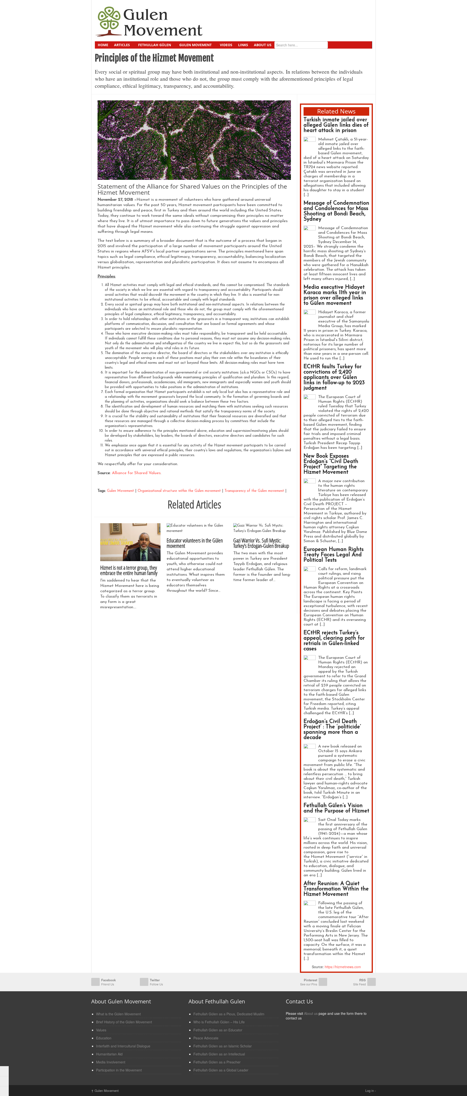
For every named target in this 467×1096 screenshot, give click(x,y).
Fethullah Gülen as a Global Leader (220, 1070)
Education (103, 1037)
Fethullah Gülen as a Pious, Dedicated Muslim (228, 1013)
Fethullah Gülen (154, 45)
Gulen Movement (195, 45)
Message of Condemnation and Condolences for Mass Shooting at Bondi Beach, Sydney (336, 211)
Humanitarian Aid (109, 1054)
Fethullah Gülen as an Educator (217, 1029)
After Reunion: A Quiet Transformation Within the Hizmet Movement (336, 889)
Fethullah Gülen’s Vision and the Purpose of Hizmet (336, 808)
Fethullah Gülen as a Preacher (217, 1062)
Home (103, 45)
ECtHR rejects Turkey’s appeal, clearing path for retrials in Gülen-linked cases (334, 641)
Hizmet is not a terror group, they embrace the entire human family (128, 570)
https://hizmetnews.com (343, 966)
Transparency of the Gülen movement (254, 491)
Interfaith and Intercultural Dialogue (123, 1046)
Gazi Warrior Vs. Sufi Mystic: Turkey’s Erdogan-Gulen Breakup (261, 543)
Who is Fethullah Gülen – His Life (219, 1021)
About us (311, 1013)
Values (101, 1029)
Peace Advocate (205, 1037)
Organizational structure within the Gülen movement (179, 491)
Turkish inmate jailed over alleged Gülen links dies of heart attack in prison (336, 125)
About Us (262, 45)
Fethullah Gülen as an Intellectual (219, 1054)
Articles (122, 45)
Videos (226, 45)
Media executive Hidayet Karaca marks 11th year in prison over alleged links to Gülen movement (335, 295)
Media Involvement (110, 1062)
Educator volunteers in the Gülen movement (195, 543)
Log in (369, 1090)
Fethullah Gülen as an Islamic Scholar (222, 1046)
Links (243, 45)
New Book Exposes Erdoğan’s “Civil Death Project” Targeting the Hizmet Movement (331, 464)
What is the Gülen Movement (118, 1013)
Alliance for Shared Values (136, 473)
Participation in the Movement (119, 1070)
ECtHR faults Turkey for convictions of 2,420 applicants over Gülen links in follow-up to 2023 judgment (334, 377)
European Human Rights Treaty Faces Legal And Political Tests (334, 555)
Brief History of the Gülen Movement (124, 1021)
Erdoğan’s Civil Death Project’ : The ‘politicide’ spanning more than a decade (332, 729)
